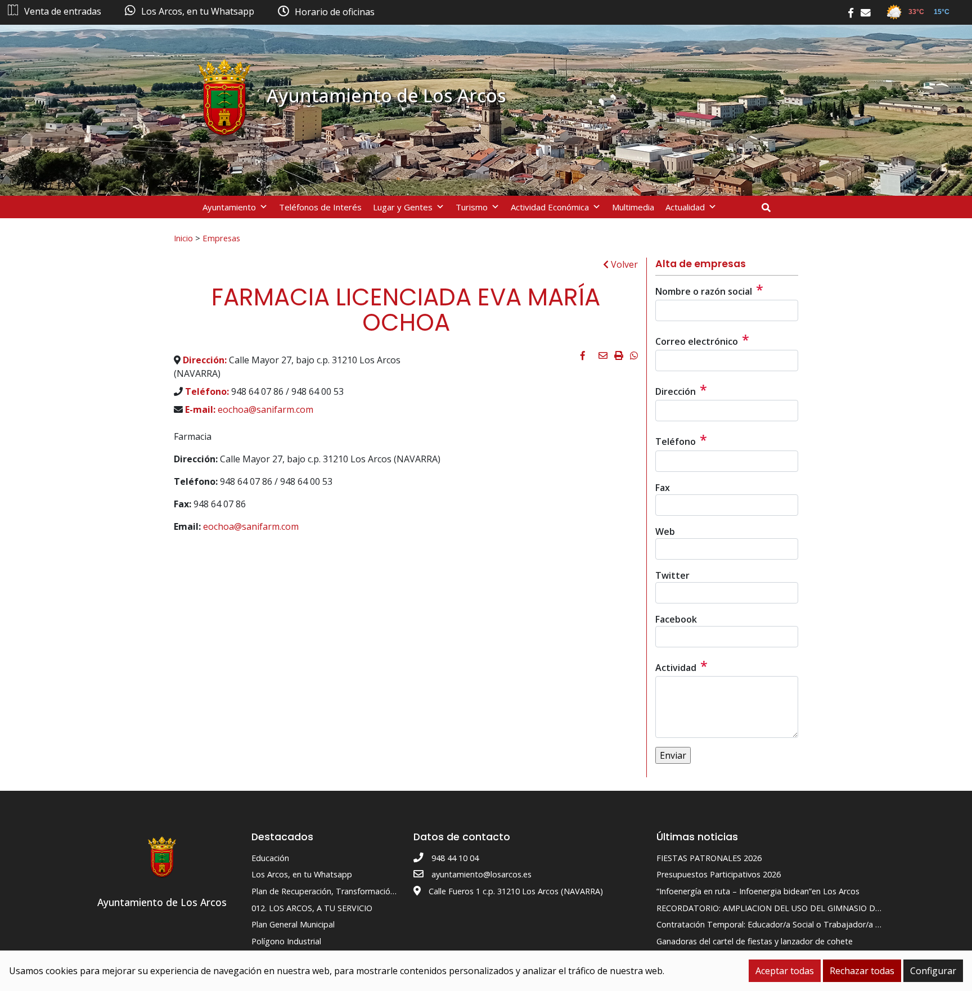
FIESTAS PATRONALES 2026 (709, 858)
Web (665, 531)
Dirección (681, 390)
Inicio (183, 238)
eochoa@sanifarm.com (265, 409)
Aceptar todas (784, 971)
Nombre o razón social (709, 290)
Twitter (672, 575)
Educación (270, 858)
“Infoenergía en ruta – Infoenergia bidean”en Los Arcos (758, 891)
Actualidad (685, 207)
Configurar (933, 971)
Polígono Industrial (286, 941)
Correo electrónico (702, 340)
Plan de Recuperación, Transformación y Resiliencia (346, 891)
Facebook (676, 619)
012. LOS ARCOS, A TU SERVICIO (311, 908)
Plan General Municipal (293, 924)
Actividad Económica (550, 207)
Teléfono (681, 440)
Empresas (221, 238)
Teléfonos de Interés (320, 207)
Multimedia (633, 207)
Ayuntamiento (229, 207)
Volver (623, 264)
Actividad (681, 666)
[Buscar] (770, 207)
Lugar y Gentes (403, 207)
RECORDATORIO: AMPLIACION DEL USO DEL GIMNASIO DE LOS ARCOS (790, 908)
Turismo (472, 207)
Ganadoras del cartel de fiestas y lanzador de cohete (754, 941)
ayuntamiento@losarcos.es (481, 874)
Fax (662, 487)
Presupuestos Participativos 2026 (718, 874)
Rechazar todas (862, 971)
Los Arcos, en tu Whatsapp (301, 874)
